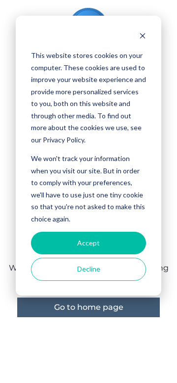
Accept (88, 243)
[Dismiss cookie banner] (142, 37)
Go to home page (88, 307)
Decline (88, 269)
